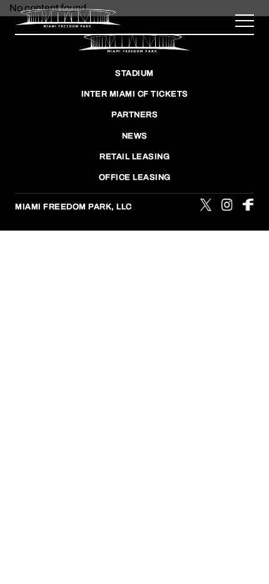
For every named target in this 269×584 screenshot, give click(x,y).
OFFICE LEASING (135, 177)
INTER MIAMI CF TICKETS (134, 94)
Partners (134, 114)
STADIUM (134, 73)
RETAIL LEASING (134, 156)
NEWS (135, 136)
